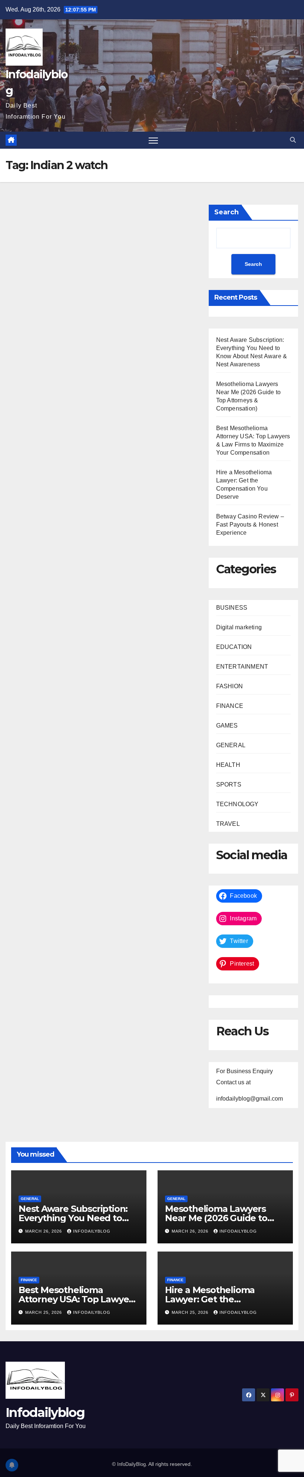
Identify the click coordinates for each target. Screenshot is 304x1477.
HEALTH (228, 765)
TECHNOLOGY (237, 804)
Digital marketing (239, 627)
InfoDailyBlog (131, 1464)
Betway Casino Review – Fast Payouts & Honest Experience (250, 524)
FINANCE (229, 706)
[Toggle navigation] (153, 140)
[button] (293, 140)
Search (226, 212)
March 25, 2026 (44, 1312)
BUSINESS (232, 607)
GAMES (227, 725)
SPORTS (228, 784)
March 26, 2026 (44, 1231)
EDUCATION (234, 647)
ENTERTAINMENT (242, 666)
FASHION (229, 686)
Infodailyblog (91, 1231)
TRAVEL (228, 824)
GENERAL (230, 745)
